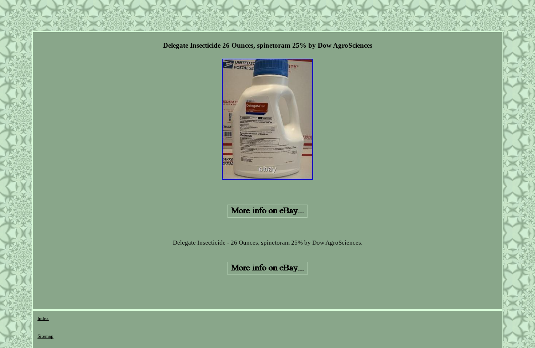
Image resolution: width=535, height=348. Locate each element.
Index (43, 318)
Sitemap (45, 336)
